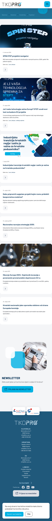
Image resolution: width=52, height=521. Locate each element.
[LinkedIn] (28, 487)
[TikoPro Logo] (11, 4)
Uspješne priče (26, 475)
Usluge (26, 473)
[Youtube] (32, 487)
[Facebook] (23, 487)
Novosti (26, 477)
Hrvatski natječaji (26, 469)
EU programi (26, 471)
